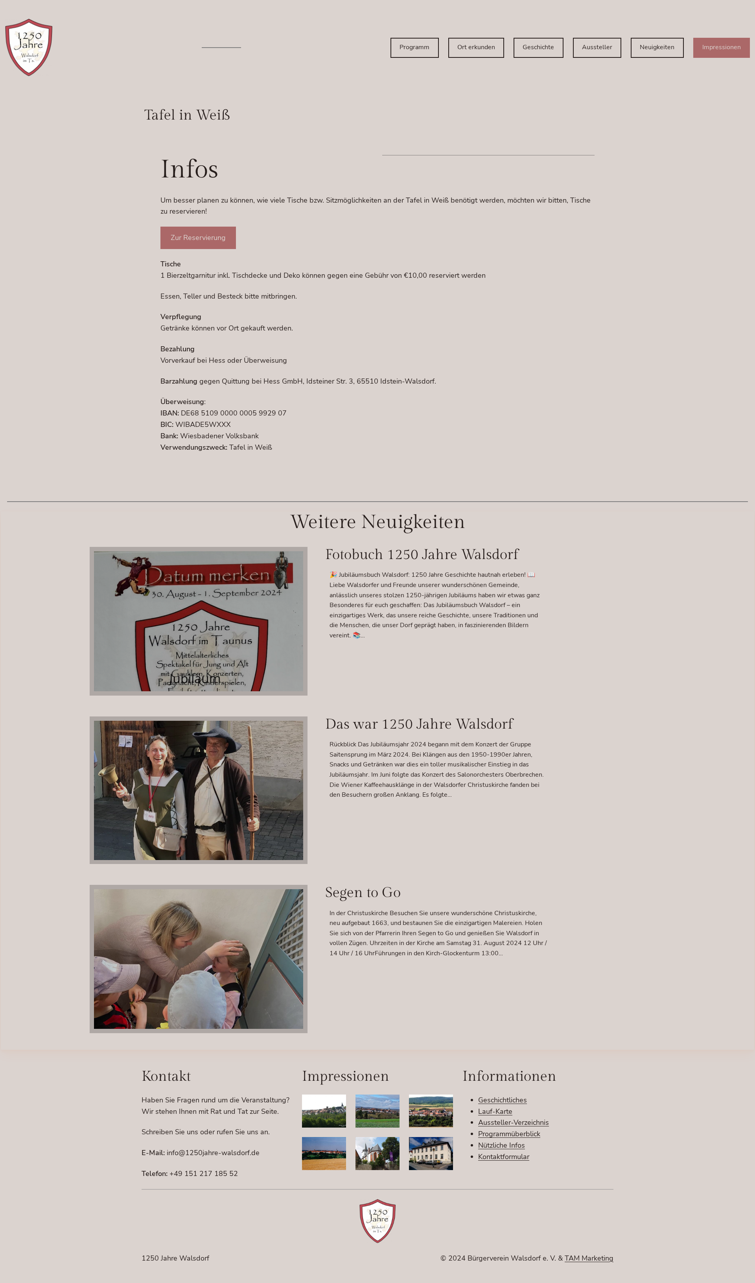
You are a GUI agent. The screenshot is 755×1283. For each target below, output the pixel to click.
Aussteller (597, 47)
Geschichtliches (502, 1100)
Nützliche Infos (501, 1145)
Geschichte (538, 47)
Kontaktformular (503, 1156)
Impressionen (721, 47)
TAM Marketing (589, 1258)
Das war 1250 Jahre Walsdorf (419, 724)
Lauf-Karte (495, 1111)
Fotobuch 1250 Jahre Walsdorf (421, 555)
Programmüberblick (509, 1134)
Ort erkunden (476, 47)
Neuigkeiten (657, 47)
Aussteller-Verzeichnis (513, 1122)
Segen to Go (363, 893)
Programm (414, 47)
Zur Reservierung (198, 237)
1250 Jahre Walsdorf (175, 1258)
